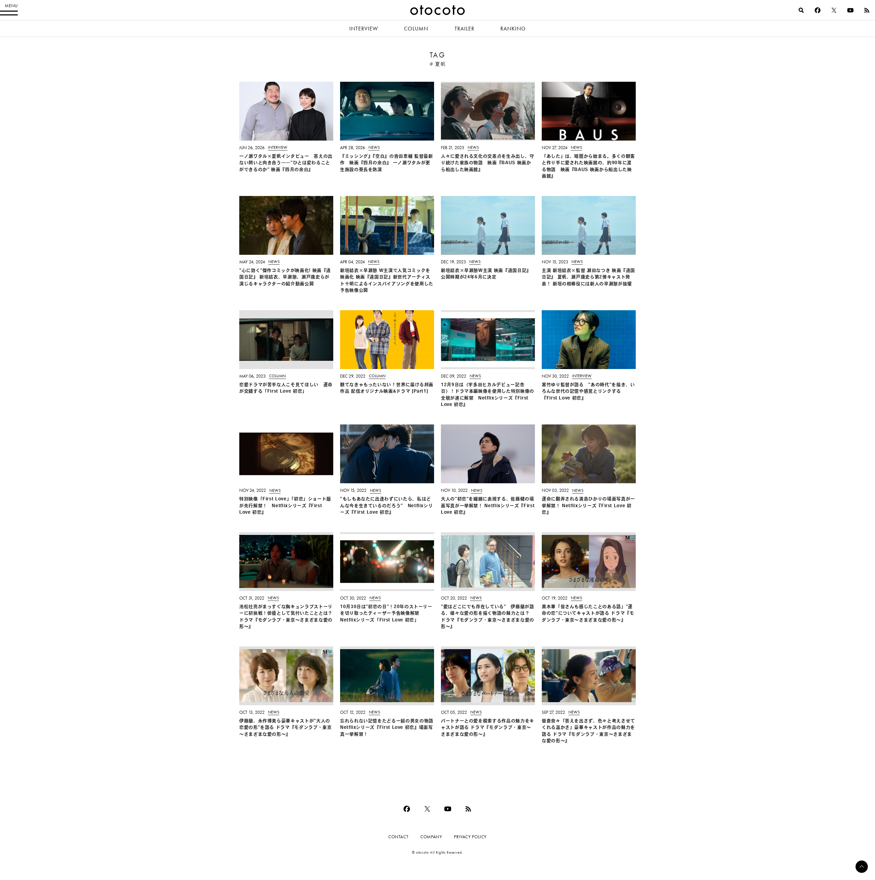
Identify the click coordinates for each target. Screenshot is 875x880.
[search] (801, 10)
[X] (834, 10)
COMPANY (431, 837)
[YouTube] (850, 10)
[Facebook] (817, 10)
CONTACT (398, 837)
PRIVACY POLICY (470, 837)
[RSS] (867, 10)
